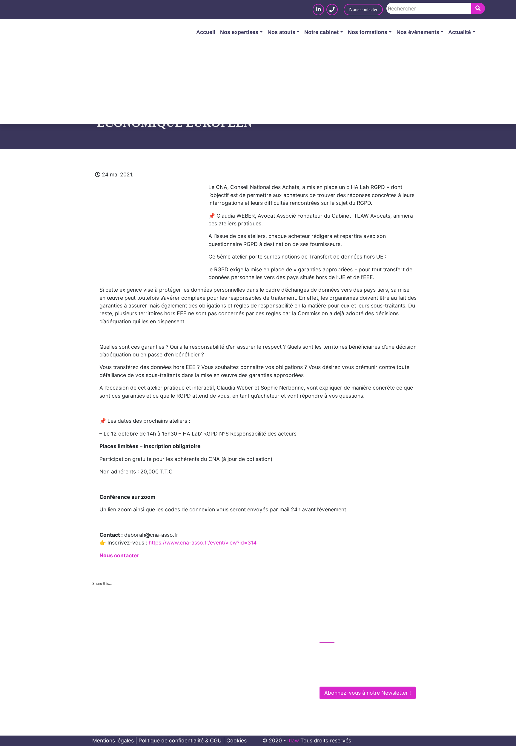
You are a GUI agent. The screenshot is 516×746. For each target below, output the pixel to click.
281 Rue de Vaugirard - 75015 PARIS (369, 676)
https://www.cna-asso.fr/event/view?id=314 (203, 542)
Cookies (236, 740)
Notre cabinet (321, 32)
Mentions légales (113, 740)
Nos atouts (281, 32)
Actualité (459, 32)
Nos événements (418, 32)
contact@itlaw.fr (345, 664)
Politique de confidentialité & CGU (180, 740)
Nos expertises (239, 32)
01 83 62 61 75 (344, 651)
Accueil (205, 32)
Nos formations (367, 32)
